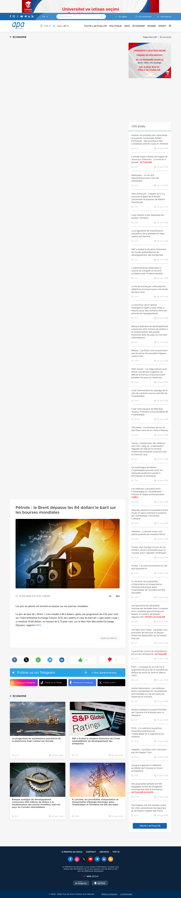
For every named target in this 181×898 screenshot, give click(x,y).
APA (39, 625)
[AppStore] (100, 883)
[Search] (102, 17)
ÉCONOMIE (138, 26)
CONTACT (91, 852)
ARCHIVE (104, 852)
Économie (165, 37)
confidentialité (126, 894)
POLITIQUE (115, 26)
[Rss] (33, 16)
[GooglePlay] (81, 883)
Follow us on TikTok (53, 682)
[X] (18, 16)
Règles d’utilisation (109, 894)
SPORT (162, 26)
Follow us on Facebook (83, 682)
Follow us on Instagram (25, 682)
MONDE (151, 26)
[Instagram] (14, 16)
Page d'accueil (150, 37)
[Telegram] (25, 16)
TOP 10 (116, 852)
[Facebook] (10, 16)
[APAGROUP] (90, 876)
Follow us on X (109, 682)
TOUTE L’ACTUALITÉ (95, 26)
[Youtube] (22, 16)
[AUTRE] (168, 26)
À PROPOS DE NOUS (72, 852)
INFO (127, 26)
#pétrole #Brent (109, 638)
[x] (83, 859)
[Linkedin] (29, 16)
